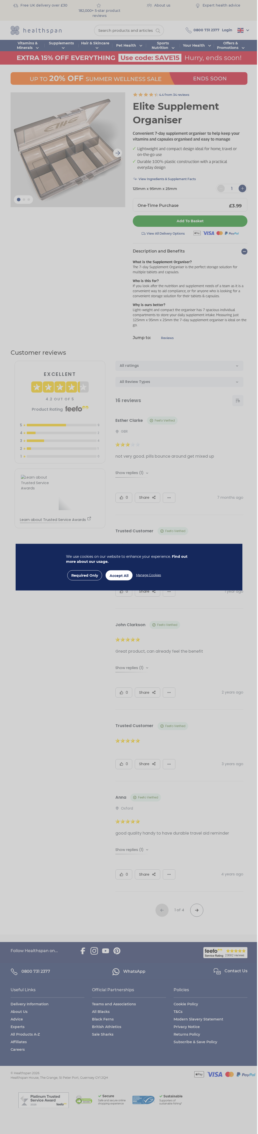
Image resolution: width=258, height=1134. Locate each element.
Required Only (84, 575)
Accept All (119, 575)
